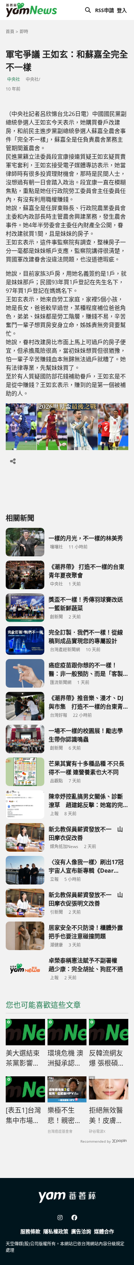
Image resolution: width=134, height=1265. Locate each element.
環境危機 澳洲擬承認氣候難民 (65, 1058)
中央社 (13, 79)
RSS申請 (104, 10)
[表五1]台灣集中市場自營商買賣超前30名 (23, 1116)
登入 (122, 10)
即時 (24, 32)
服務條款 (30, 1231)
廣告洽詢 (81, 1231)
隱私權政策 (55, 1231)
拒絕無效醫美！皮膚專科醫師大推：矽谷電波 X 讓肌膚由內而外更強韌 (106, 1116)
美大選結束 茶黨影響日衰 (23, 1058)
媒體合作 (104, 1231)
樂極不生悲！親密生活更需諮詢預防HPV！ (64, 1116)
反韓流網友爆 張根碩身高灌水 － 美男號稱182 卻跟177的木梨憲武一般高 (108, 1058)
